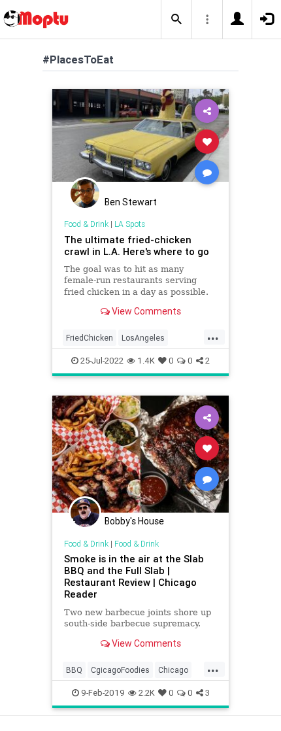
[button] (176, 19)
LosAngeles (143, 338)
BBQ (74, 670)
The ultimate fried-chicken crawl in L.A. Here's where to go (136, 245)
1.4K (146, 360)
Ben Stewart (131, 202)
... (213, 337)
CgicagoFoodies (120, 670)
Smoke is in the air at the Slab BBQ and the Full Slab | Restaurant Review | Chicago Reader (134, 576)
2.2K (147, 692)
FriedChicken (89, 338)
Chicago (173, 670)
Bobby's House (134, 521)
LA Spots (129, 224)
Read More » (140, 141)
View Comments (145, 311)
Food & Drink (86, 224)
